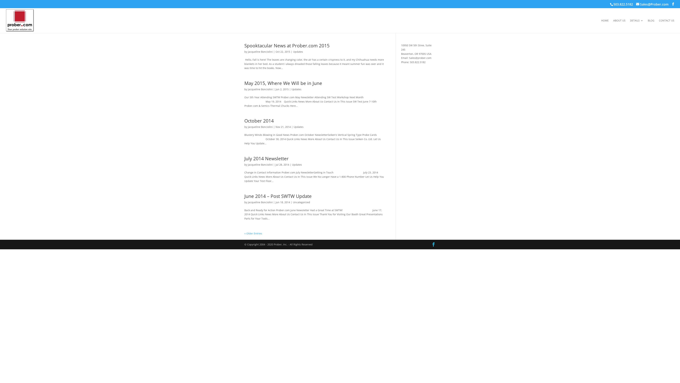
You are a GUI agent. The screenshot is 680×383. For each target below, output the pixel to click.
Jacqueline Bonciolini (260, 51)
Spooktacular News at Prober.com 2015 (287, 45)
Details (635, 20)
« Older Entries (253, 233)
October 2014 (259, 121)
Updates (298, 51)
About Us (619, 20)
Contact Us (666, 20)
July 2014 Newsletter (266, 158)
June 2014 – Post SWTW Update (278, 196)
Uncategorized (301, 202)
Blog (651, 20)
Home (605, 20)
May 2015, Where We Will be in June (283, 83)
